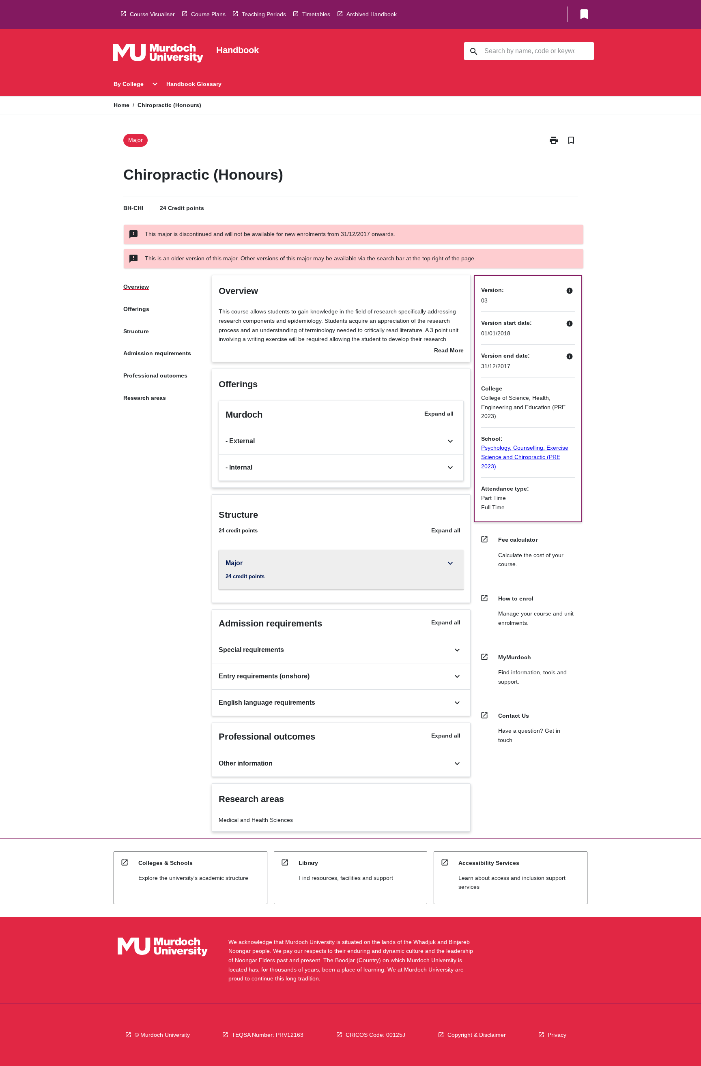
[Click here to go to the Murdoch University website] (158, 55)
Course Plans (208, 14)
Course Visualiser (152, 14)
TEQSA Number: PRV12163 (267, 1035)
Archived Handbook (371, 14)
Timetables (316, 14)
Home (121, 105)
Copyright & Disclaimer (476, 1035)
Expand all (439, 413)
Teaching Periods (264, 14)
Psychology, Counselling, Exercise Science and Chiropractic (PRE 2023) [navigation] (524, 456)
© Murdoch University (162, 1035)
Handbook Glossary (193, 84)
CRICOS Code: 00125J (375, 1035)
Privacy (557, 1035)
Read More (449, 351)
